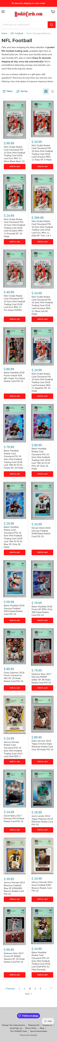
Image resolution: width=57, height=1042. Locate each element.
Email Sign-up (16, 1028)
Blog (42, 1028)
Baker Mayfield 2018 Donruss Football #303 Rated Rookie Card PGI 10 (14, 610)
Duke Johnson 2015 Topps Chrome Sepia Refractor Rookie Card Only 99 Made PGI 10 (42, 745)
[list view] (52, 91)
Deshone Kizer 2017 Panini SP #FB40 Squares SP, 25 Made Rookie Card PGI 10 (14, 957)
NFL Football (17, 33)
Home (4, 33)
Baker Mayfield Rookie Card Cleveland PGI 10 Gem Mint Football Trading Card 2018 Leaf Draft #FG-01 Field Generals (41, 961)
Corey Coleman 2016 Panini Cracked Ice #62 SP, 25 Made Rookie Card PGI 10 (14, 677)
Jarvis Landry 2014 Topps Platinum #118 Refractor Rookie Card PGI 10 (42, 820)
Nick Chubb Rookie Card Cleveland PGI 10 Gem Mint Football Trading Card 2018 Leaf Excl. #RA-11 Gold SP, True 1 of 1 (42, 228)
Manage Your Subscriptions (13, 1025)
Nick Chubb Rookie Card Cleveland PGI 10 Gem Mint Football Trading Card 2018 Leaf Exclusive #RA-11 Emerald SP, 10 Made (14, 228)
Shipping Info (33, 1025)
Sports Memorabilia (38, 1031)
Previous (10, 988)
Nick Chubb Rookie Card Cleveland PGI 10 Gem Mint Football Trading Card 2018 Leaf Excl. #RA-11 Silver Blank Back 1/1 (14, 154)
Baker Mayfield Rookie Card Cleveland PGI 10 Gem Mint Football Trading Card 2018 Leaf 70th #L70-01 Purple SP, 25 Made (13, 459)
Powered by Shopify (28, 1035)
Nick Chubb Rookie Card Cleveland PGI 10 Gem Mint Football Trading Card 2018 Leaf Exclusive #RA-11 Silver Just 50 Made (42, 305)
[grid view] (46, 91)
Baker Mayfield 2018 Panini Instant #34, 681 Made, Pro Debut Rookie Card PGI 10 (14, 377)
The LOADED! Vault (18, 1031)
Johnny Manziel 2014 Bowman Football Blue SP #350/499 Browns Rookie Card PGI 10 (14, 888)
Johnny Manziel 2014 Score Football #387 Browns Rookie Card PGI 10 (42, 886)
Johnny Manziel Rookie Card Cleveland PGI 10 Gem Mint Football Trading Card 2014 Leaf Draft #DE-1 (13, 749)
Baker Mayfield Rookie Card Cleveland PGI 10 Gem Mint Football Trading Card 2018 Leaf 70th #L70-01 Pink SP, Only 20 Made (41, 458)
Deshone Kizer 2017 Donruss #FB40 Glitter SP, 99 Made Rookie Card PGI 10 (41, 678)
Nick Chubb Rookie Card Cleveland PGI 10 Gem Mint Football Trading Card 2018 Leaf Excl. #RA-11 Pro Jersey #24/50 (14, 302)
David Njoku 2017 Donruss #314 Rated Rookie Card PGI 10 (14, 818)
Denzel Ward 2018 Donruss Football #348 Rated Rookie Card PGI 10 (41, 532)
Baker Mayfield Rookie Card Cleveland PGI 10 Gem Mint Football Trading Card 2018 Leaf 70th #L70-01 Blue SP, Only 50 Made (13, 537)
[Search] (52, 24)
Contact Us (47, 1025)
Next (27, 993)
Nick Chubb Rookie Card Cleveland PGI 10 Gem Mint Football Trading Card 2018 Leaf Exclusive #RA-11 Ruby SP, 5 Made (42, 152)
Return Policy (31, 1028)
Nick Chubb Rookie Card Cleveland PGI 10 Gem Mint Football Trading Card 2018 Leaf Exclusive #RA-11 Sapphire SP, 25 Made (42, 382)
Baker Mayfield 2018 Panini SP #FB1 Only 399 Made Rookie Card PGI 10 (42, 611)
